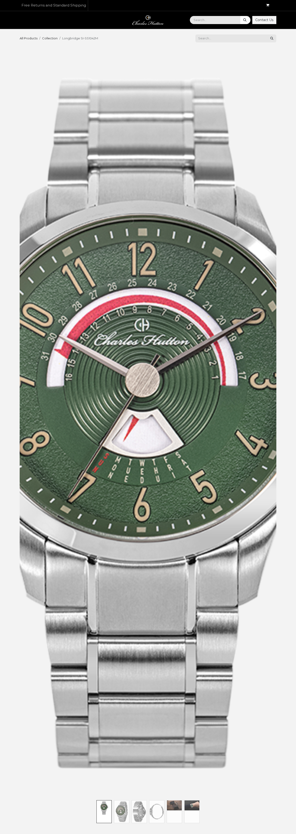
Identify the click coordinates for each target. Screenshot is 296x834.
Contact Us (264, 20)
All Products (28, 38)
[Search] (245, 20)
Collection (50, 38)
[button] (32, 423)
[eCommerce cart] (269, 5)
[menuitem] (29, 20)
